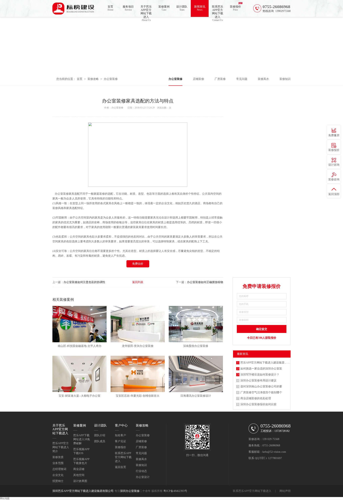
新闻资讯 (199, 8)
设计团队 (181, 8)
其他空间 (78, 475)
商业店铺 (78, 469)
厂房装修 (220, 78)
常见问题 (241, 78)
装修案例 (164, 8)
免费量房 (333, 135)
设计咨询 (333, 164)
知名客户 (120, 435)
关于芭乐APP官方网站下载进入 (146, 11)
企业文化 (58, 475)
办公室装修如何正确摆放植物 (205, 282)
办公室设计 (143, 477)
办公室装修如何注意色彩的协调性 (84, 282)
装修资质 (58, 457)
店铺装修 (198, 78)
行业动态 (141, 471)
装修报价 (235, 8)
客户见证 (120, 441)
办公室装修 (111, 78)
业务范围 (58, 463)
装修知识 (285, 78)
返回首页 (120, 467)
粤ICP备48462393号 (175, 490)
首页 (110, 8)
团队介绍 (99, 435)
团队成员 (99, 441)
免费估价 (137, 263)
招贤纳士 (58, 481)
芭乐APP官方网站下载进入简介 (60, 447)
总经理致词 (59, 469)
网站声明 (285, 490)
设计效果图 (80, 481)
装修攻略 (93, 78)
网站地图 (5, 498)
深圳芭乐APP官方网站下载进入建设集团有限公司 (83, 490)
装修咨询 (333, 179)
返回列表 (137, 282)
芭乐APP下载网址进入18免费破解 (81, 439)
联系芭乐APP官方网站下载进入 (217, 11)
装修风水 (263, 78)
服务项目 (128, 8)
